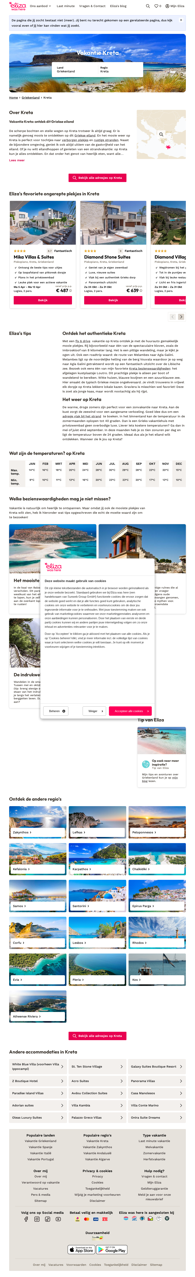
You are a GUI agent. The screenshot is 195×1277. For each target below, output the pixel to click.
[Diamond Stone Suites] (113, 254)
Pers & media (40, 1194)
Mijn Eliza (154, 1182)
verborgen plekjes (75, 140)
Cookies (97, 1182)
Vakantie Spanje (40, 1147)
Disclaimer (97, 1201)
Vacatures (40, 1188)
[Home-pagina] (17, 6)
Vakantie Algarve (97, 1159)
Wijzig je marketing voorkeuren (97, 1194)
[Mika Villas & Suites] (43, 254)
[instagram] (37, 1221)
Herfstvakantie (154, 1159)
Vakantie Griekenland (40, 1141)
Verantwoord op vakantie (41, 1182)
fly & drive (82, 341)
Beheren (54, 711)
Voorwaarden (76, 1265)
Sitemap (40, 1201)
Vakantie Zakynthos (97, 1147)
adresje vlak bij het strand (81, 416)
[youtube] (58, 1221)
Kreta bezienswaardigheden (149, 368)
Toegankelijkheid (97, 1188)
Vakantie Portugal (40, 1159)
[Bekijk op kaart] (161, 134)
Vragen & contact (154, 1176)
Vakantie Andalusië (97, 1153)
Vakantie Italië (40, 1153)
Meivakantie (154, 1147)
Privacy (97, 1176)
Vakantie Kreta (97, 1141)
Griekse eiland (84, 135)
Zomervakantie (154, 1153)
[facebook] (26, 1221)
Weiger (93, 711)
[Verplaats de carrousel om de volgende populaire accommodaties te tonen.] (181, 317)
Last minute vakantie (154, 1141)
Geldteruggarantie (154, 1188)
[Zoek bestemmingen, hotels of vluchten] (148, 6)
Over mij (40, 1176)
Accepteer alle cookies (129, 711)
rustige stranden (106, 140)
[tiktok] (48, 1221)
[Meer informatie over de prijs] (70, 290)
